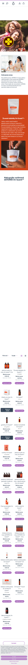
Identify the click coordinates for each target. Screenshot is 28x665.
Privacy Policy (14, 663)
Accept (14, 656)
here (9, 653)
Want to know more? (14, 661)
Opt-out (14, 659)
